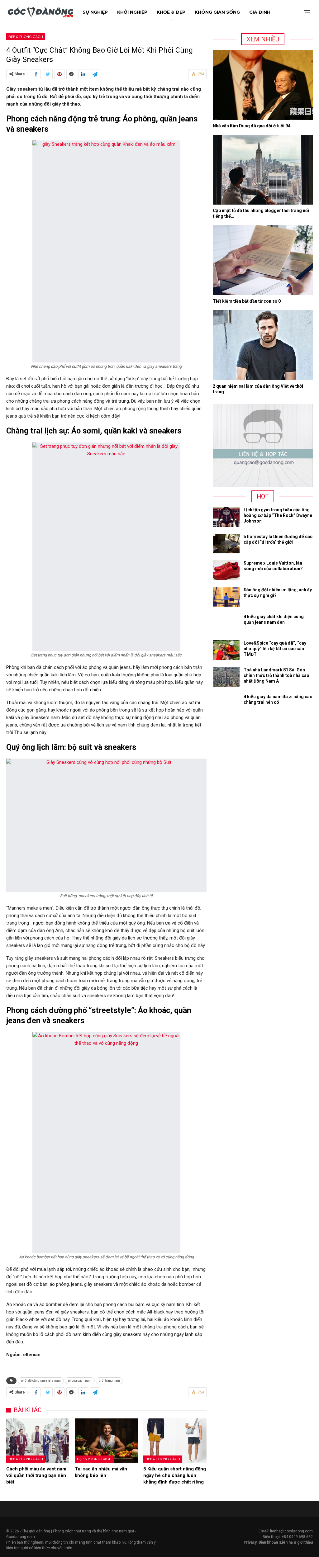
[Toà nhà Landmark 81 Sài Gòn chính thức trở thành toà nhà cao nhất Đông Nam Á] (226, 677)
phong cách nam (80, 1380)
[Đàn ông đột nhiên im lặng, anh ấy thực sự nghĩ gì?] (226, 597)
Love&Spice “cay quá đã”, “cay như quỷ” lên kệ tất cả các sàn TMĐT (275, 649)
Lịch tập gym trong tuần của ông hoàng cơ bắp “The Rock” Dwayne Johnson (278, 515)
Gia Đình (259, 12)
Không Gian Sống (217, 12)
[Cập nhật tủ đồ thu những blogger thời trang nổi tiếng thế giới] (263, 170)
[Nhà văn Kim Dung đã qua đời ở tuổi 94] (263, 85)
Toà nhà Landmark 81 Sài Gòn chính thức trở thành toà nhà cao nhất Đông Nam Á (276, 675)
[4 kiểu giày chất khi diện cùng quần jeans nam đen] (226, 624)
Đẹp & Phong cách (25, 36)
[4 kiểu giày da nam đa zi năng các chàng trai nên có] (226, 704)
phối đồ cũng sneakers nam (41, 1380)
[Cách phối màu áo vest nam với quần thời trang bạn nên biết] (37, 1440)
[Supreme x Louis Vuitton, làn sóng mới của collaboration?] (226, 570)
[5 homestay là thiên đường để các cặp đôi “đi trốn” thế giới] (226, 544)
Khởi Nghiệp (132, 12)
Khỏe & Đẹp (171, 12)
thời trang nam (109, 1380)
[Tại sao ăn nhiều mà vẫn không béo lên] (106, 1440)
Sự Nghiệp (95, 12)
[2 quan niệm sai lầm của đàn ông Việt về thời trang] (263, 345)
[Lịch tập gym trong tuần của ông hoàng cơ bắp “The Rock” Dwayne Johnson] (226, 517)
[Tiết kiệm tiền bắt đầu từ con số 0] (263, 260)
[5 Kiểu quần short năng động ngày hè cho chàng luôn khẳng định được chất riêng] (174, 1440)
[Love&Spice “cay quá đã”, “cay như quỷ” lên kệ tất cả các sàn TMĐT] (226, 650)
